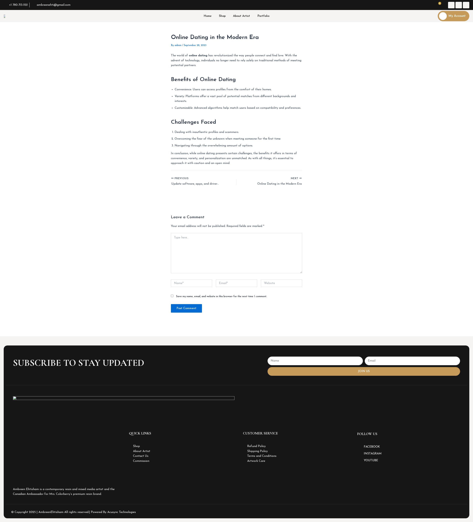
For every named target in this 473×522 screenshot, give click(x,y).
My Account (457, 16)
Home (208, 16)
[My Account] (443, 16)
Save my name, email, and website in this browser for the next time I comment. (221, 296)
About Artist (241, 16)
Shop (222, 16)
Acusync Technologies (121, 512)
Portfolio (263, 16)
